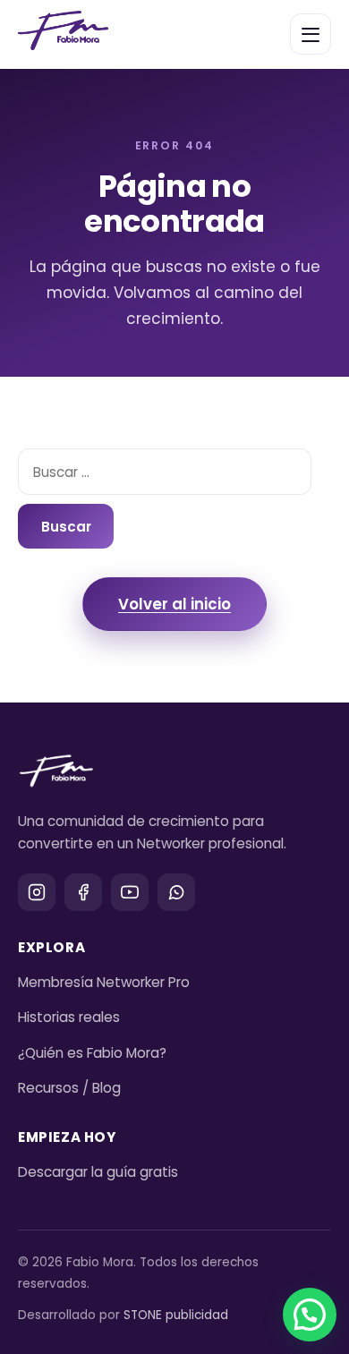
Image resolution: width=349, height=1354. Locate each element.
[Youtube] (130, 892)
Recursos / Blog (69, 1087)
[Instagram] (36, 892)
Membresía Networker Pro (104, 982)
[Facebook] (83, 892)
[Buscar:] (164, 471)
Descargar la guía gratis (98, 1171)
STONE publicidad (175, 1315)
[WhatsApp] (176, 892)
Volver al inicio (174, 604)
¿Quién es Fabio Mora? (92, 1052)
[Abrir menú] (310, 34)
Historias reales (69, 1017)
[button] (309, 1314)
